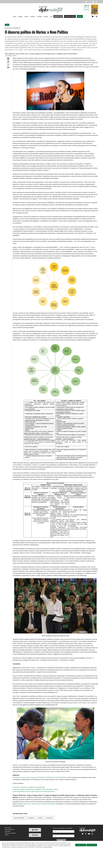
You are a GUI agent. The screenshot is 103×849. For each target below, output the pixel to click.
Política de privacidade (10, 833)
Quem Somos (8, 827)
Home (14, 16)
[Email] (8, 67)
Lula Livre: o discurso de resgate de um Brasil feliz (29, 787)
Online (26, 16)
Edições (20, 16)
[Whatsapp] (8, 64)
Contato (6, 835)
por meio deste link (47, 847)
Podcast (46, 16)
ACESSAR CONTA (70, 16)
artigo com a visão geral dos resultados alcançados (39, 804)
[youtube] (93, 1)
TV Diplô (39, 16)
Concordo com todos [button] (80, 845)
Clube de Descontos (9, 829)
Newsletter (58, 16)
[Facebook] (8, 58)
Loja (51, 16)
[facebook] (89, 1)
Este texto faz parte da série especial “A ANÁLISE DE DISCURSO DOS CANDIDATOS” (40, 777)
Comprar (86, 9)
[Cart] (92, 16)
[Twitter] (8, 61)
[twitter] (86, 1)
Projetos (32, 16)
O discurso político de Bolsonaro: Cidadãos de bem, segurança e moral (35, 789)
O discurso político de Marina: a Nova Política (36, 32)
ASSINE (80, 16)
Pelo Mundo (7, 831)
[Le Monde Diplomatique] (51, 12)
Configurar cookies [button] (92, 845)
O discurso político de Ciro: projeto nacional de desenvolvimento (34, 791)
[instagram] (96, 1)
